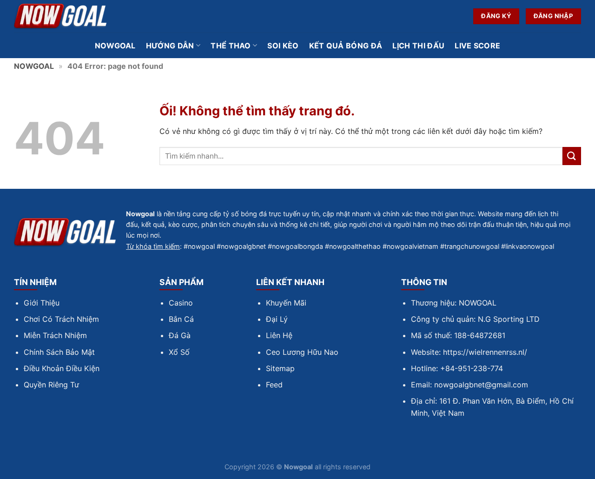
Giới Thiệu (42, 302)
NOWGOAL (34, 66)
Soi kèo (282, 45)
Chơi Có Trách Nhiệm (61, 319)
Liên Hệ (279, 335)
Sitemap (280, 368)
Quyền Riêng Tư (51, 384)
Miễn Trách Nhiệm (55, 335)
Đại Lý (277, 319)
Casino (181, 302)
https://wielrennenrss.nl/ (485, 352)
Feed (274, 384)
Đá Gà (180, 335)
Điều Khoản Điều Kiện (61, 368)
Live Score (477, 45)
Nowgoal (115, 45)
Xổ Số (179, 352)
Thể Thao (231, 45)
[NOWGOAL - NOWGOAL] (60, 16)
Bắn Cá (181, 319)
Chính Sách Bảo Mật (59, 352)
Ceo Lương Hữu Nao (302, 352)
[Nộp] (571, 156)
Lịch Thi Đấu (418, 45)
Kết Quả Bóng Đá (346, 45)
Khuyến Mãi (286, 302)
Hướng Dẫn (170, 45)
